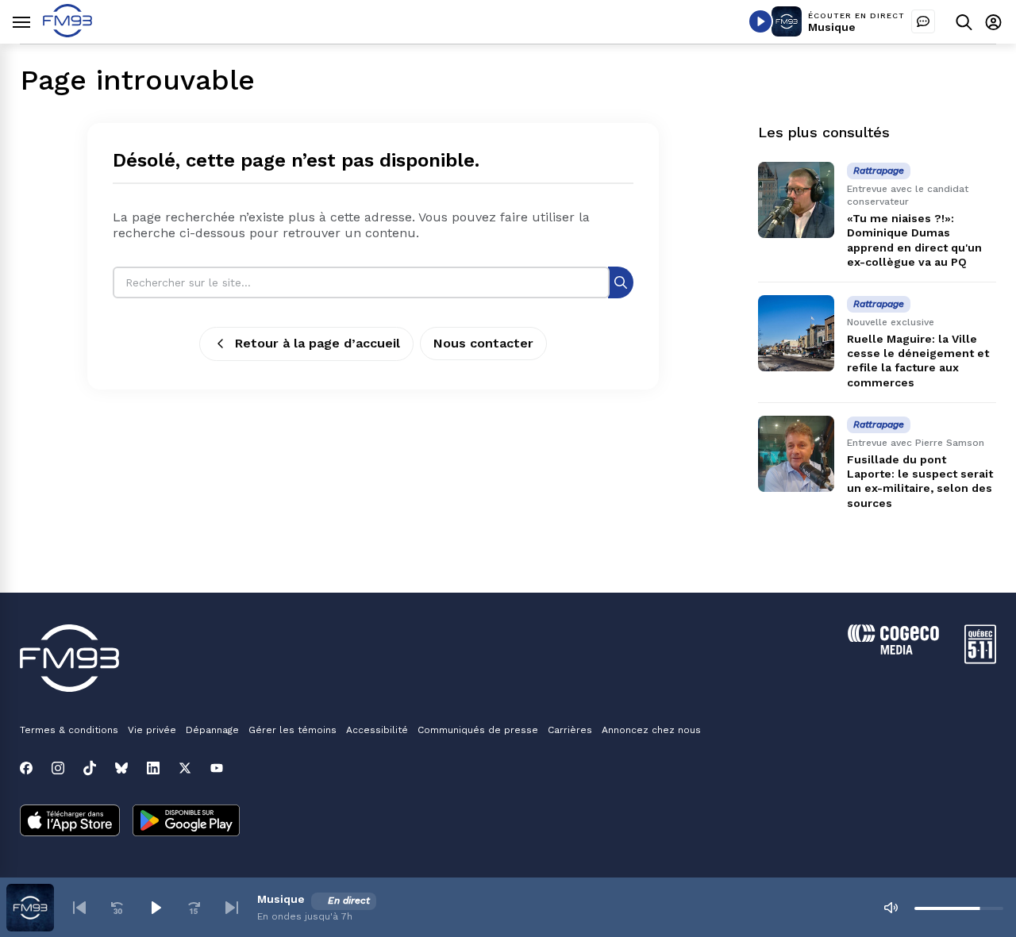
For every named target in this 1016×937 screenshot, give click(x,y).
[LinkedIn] (153, 768)
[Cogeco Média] (893, 650)
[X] (185, 768)
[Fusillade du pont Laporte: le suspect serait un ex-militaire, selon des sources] (796, 454)
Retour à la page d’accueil (317, 343)
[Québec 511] (980, 659)
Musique (832, 27)
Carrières (570, 729)
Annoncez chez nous (651, 729)
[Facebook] (26, 768)
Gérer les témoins (292, 729)
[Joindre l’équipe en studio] (923, 21)
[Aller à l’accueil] (67, 32)
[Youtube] (216, 768)
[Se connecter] (993, 22)
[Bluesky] (121, 768)
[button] (79, 908)
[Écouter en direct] (760, 21)
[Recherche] (620, 282)
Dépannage (212, 729)
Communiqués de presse (478, 729)
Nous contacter (483, 343)
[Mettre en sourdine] (890, 908)
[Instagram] (58, 768)
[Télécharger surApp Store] (70, 822)
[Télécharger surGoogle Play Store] (186, 822)
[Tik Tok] (89, 768)
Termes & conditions (69, 729)
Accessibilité (377, 729)
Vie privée (152, 729)
